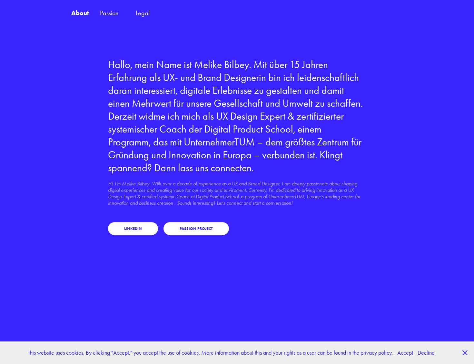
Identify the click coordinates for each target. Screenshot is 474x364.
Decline (426, 352)
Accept (405, 352)
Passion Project (196, 228)
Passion (109, 13)
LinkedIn (133, 228)
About (80, 13)
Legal (143, 13)
